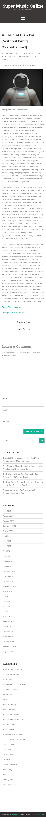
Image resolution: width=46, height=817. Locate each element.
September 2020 (9, 586)
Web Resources (9, 785)
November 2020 (9, 576)
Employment (8, 694)
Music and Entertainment (12, 734)
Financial (6, 699)
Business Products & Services (14, 684)
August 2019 (8, 651)
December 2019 (9, 631)
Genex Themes (38, 814)
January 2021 (8, 566)
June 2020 (7, 601)
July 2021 (6, 536)
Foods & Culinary (9, 704)
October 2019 (8, 641)
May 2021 (7, 546)
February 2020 (9, 621)
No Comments (9, 56)
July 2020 (6, 596)
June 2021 (7, 541)
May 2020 (7, 606)
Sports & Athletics (10, 765)
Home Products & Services (13, 719)
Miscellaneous (8, 729)
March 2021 (8, 556)
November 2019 (9, 636)
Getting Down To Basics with (13, 313)
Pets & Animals (9, 745)
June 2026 (7, 511)
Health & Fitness (9, 709)
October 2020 (8, 581)
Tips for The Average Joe (11, 307)
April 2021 (7, 551)
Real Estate (7, 749)
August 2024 (8, 516)
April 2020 (7, 611)
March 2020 (8, 616)
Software (6, 760)
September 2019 (9, 646)
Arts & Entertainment (11, 674)
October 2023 (8, 521)
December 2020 (9, 571)
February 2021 (9, 561)
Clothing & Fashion (10, 689)
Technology (7, 770)
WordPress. (15, 814)
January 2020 (8, 626)
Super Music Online (23, 6)
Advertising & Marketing (12, 669)
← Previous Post (22, 322)
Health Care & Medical (11, 714)
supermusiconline (33, 53)
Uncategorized (8, 780)
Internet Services (9, 724)
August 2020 (8, 591)
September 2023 (9, 526)
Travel (5, 775)
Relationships (8, 755)
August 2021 (8, 531)
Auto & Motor (8, 679)
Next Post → (24, 329)
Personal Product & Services (14, 739)
